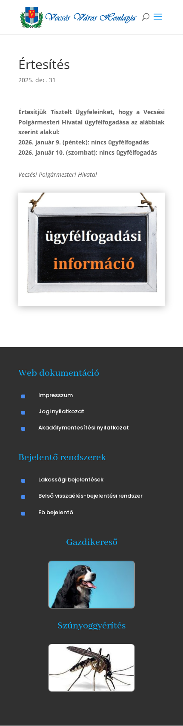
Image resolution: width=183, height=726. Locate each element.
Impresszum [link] (55, 395)
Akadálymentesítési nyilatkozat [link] (83, 428)
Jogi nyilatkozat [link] (61, 411)
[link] (78, 16)
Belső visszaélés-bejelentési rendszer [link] (90, 496)
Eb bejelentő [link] (55, 512)
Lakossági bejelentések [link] (70, 479)
